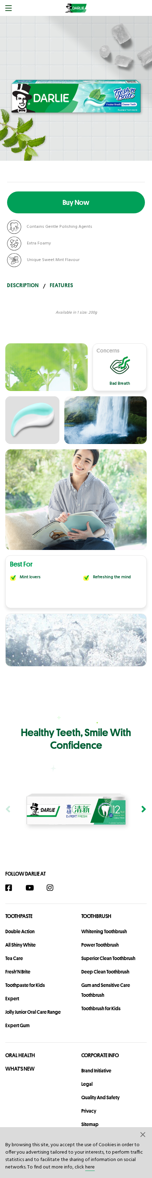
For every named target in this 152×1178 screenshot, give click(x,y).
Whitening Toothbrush (104, 931)
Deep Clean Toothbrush (105, 972)
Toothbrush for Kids (101, 1008)
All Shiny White (20, 945)
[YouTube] (32, 888)
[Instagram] (53, 888)
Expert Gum (17, 1025)
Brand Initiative (96, 1070)
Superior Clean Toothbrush (108, 958)
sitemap (90, 1124)
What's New (20, 1069)
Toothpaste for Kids (25, 985)
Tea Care (14, 958)
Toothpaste (19, 916)
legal (87, 1084)
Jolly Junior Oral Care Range (33, 1012)
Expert (12, 998)
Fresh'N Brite (17, 972)
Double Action (20, 931)
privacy (88, 1111)
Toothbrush (96, 916)
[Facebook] (12, 888)
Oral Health (20, 1055)
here (90, 1167)
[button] (143, 1134)
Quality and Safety (100, 1097)
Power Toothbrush (100, 945)
